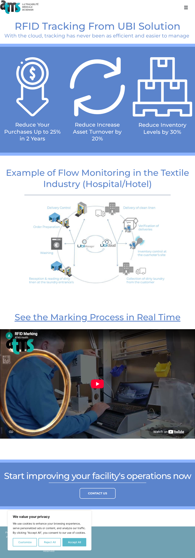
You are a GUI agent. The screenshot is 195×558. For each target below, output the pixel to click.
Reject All (50, 542)
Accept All (74, 542)
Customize (25, 542)
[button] (186, 7)
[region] (49, 530)
